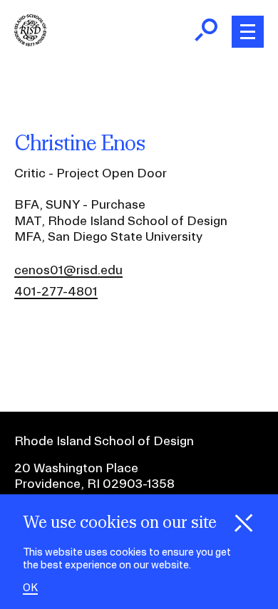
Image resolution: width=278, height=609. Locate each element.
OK (30, 588)
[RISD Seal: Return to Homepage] (30, 41)
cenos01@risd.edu (68, 269)
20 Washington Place (76, 467)
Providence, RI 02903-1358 (94, 483)
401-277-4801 (56, 291)
